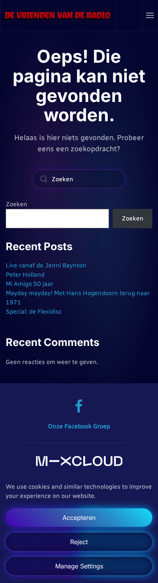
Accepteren (79, 517)
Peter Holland (25, 274)
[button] (150, 15)
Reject (79, 542)
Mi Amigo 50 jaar (29, 283)
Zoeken (16, 204)
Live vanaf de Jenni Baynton (46, 265)
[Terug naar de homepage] (58, 15)
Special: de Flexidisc (34, 311)
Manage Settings (79, 566)
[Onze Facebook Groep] (79, 405)
